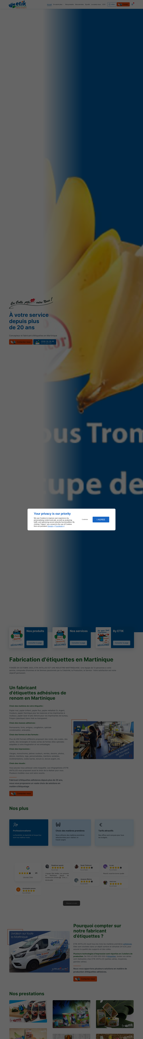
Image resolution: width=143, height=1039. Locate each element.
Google (50, 526)
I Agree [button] (101, 519)
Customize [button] (85, 519)
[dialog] (71, 519)
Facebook (59, 526)
